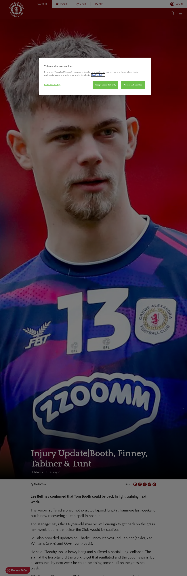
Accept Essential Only (105, 85)
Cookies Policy (98, 75)
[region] (95, 76)
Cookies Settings (52, 84)
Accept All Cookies (133, 85)
